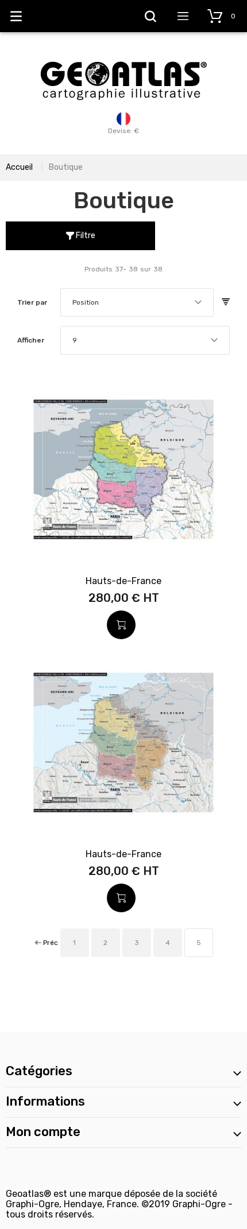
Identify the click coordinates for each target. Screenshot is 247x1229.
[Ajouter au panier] (121, 624)
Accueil (19, 167)
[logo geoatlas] (123, 56)
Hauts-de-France (123, 580)
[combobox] (137, 302)
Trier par (32, 302)
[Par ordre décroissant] (226, 302)
